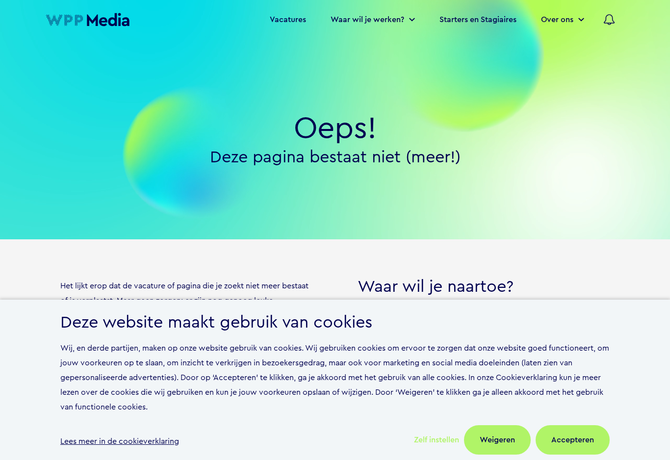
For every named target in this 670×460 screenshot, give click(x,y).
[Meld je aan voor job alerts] (609, 19)
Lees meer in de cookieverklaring (119, 441)
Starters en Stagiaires (477, 20)
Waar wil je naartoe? (436, 287)
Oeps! (335, 128)
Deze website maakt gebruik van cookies (216, 322)
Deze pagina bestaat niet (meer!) (335, 157)
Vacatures (288, 20)
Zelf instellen (436, 440)
